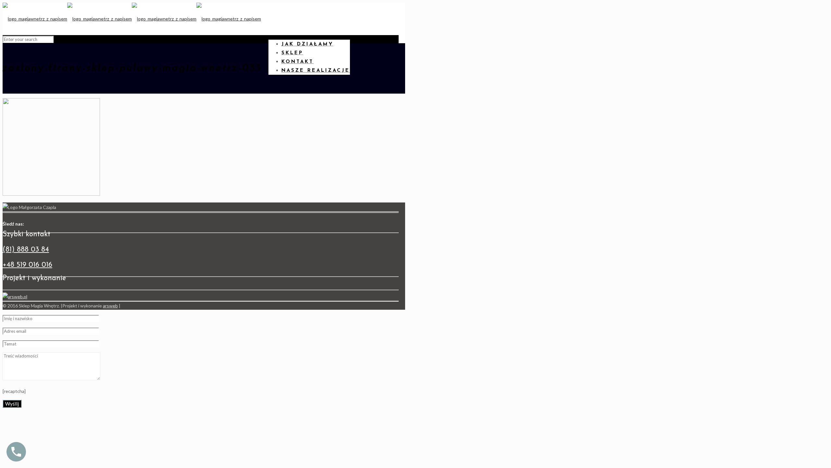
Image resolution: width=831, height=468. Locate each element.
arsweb (110, 305)
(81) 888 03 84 (26, 250)
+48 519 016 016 (27, 265)
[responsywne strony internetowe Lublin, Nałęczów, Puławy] (15, 296)
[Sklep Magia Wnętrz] (132, 18)
